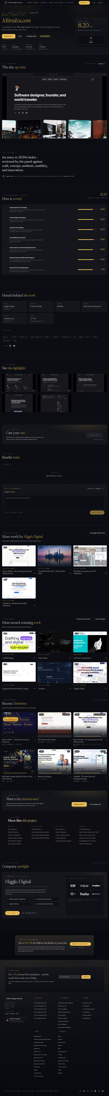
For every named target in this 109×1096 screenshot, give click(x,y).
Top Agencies (43, 2)
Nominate (84, 2)
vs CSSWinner (86, 1012)
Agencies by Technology (40, 1054)
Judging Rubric (62, 1057)
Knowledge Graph (38, 1042)
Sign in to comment (95, 488)
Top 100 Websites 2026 (40, 1009)
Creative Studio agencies (63, 835)
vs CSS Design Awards (88, 1009)
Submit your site (62, 1006)
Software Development (92, 306)
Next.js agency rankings (14, 843)
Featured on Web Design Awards (42, 1039)
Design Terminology (63, 1060)
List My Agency (62, 1015)
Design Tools (37, 1051)
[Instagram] (10, 345)
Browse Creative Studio (84, 619)
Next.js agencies (60, 829)
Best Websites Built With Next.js (41, 838)
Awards (60, 1045)
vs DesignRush (86, 1018)
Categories (37, 1048)
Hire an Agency (59, 2)
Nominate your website (80, 944)
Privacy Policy (61, 1064)
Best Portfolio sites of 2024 (87, 835)
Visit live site (8, 36)
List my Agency (69, 2)
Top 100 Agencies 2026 (40, 1003)
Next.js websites (12, 829)
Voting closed (94, 435)
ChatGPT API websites (14, 835)
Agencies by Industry (39, 1064)
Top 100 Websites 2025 (40, 1018)
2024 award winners (84, 829)
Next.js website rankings (14, 841)
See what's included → (77, 947)
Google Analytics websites (15, 838)
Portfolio (60, 306)
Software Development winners (40, 832)
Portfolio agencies (61, 838)
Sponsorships (61, 1042)
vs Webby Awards (87, 1015)
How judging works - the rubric (87, 841)
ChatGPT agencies (61, 832)
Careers (60, 1039)
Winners (30, 2)
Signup (100, 2)
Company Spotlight (63, 1021)
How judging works (95, 804)
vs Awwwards (85, 1006)
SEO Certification (62, 1024)
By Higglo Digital (32, 36)
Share (20, 36)
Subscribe (86, 977)
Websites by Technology (40, 1045)
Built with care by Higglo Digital (47, 1091)
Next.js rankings (100, 619)
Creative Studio (22, 12)
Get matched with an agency (63, 841)
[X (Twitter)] (14, 345)
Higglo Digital (9, 306)
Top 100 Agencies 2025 (40, 1012)
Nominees (35, 2)
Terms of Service (62, 1067)
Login (93, 2)
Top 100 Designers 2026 (40, 1006)
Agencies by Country (39, 1060)
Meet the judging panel (85, 843)
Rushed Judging (62, 1009)
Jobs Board (37, 1067)
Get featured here (29, 913)
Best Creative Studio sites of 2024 (89, 832)
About (59, 1036)
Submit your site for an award (87, 838)
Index (3, 12)
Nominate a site (79, 804)
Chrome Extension (38, 1076)
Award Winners (38, 1036)
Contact (60, 1054)
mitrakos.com (9, 319)
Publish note (97, 512)
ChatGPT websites (13, 832)
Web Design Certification (64, 1027)
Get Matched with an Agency (65, 1003)
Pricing (51, 2)
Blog (59, 1048)
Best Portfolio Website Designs (40, 835)
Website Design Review (64, 1012)
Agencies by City (38, 1057)
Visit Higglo (12, 913)
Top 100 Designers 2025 (40, 1015)
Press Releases (62, 1051)
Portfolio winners (36, 829)
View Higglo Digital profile (97, 533)
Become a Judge (62, 1018)
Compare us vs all (87, 1003)
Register (60, 1073)
